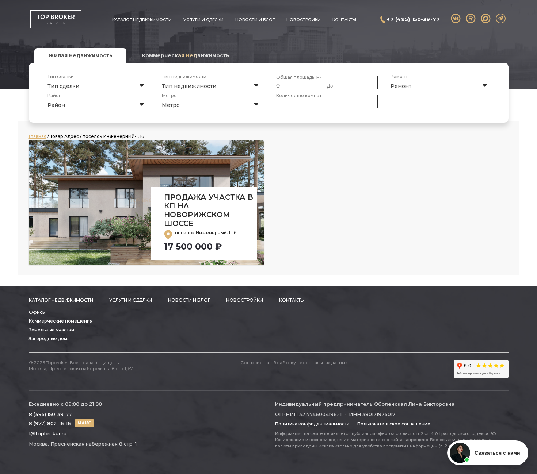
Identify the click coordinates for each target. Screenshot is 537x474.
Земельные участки (51, 329)
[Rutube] (471, 18)
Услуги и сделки (203, 19)
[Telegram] (501, 18)
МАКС (84, 422)
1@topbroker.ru (47, 433)
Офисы (37, 312)
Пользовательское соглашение (393, 424)
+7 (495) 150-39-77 (413, 19)
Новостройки (303, 19)
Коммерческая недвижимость (185, 55)
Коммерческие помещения (60, 321)
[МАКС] (486, 18)
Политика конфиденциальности (312, 424)
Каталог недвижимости (142, 19)
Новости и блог (255, 19)
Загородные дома (49, 338)
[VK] (456, 18)
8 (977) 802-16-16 (50, 423)
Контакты (344, 19)
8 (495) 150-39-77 (50, 414)
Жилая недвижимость (80, 55)
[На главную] (56, 19)
